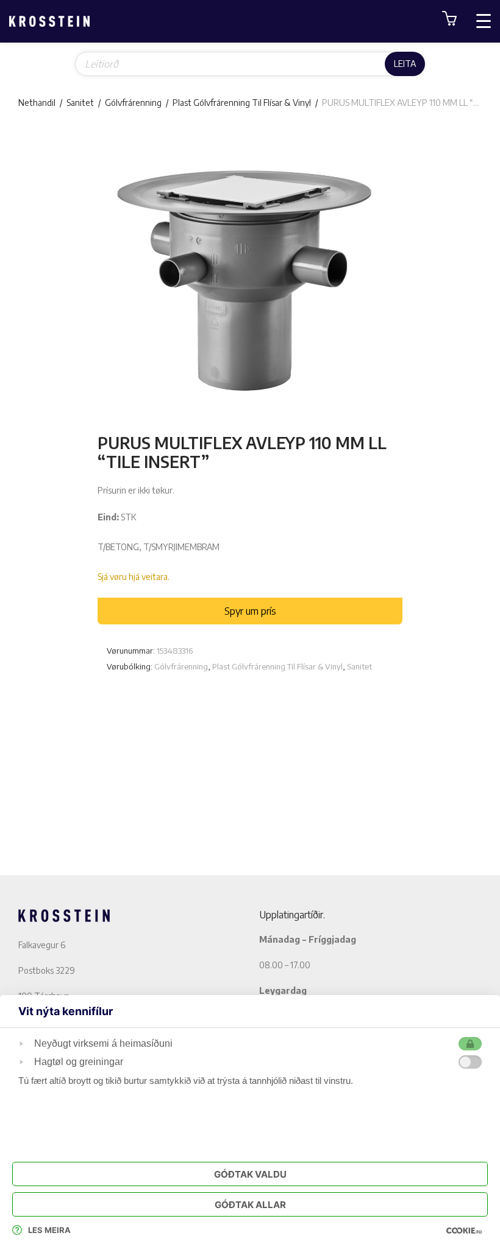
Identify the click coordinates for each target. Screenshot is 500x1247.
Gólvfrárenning (133, 102)
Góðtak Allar (250, 1204)
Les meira (49, 1230)
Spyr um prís (250, 611)
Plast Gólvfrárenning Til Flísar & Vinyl (242, 102)
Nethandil (36, 102)
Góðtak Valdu (250, 1174)
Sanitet (80, 102)
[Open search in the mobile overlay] (250, 64)
